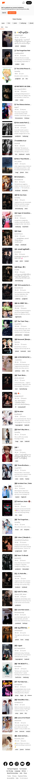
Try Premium (23, 769)
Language (17, 771)
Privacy (14, 776)
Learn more (12, 13)
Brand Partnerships (12, 773)
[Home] (11, 3)
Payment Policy (22, 776)
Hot (2, 27)
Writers (24, 771)
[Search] (23, 3)
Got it (4, 13)
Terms (9, 776)
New (6, 27)
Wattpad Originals (12, 769)
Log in (29, 2)
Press (25, 773)
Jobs (21, 773)
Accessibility (10, 778)
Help (17, 778)
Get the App (9, 771)
